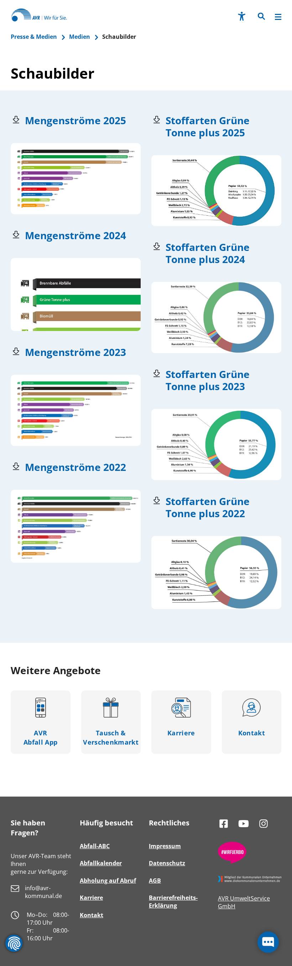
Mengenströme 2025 (75, 120)
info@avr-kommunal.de (43, 892)
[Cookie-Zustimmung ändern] (13, 943)
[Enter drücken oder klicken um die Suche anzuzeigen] (261, 17)
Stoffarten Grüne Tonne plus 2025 (208, 126)
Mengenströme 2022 (75, 467)
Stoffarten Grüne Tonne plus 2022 (208, 507)
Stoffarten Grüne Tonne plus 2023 (208, 380)
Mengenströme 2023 (75, 352)
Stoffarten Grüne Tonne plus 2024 (208, 253)
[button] (260, 18)
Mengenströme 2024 (75, 235)
